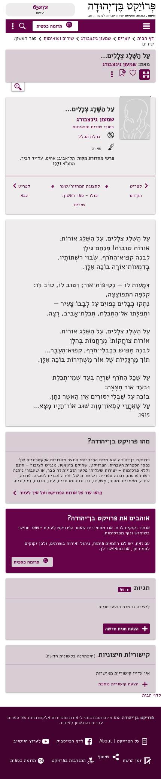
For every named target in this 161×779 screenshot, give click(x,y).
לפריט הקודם (139, 190)
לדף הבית (151, 695)
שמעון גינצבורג (96, 38)
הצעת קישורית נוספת (123, 684)
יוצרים (124, 38)
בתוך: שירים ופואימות (93, 126)
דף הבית (145, 38)
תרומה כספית (55, 25)
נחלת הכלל (89, 136)
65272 (40, 7)
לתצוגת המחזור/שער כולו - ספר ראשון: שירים (80, 195)
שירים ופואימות (58, 38)
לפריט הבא (21, 190)
